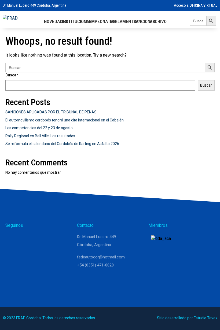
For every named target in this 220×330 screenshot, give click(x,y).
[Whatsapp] (11, 239)
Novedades (55, 21)
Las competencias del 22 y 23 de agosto (39, 128)
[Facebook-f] (37, 239)
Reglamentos (124, 21)
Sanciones (144, 21)
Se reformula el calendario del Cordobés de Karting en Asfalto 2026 (62, 144)
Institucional (76, 21)
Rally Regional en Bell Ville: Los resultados (40, 136)
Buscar (11, 75)
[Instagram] (24, 239)
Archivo (158, 21)
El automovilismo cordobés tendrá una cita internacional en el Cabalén (64, 120)
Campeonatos (100, 21)
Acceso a (195, 5)
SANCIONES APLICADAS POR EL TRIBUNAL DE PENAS (51, 112)
